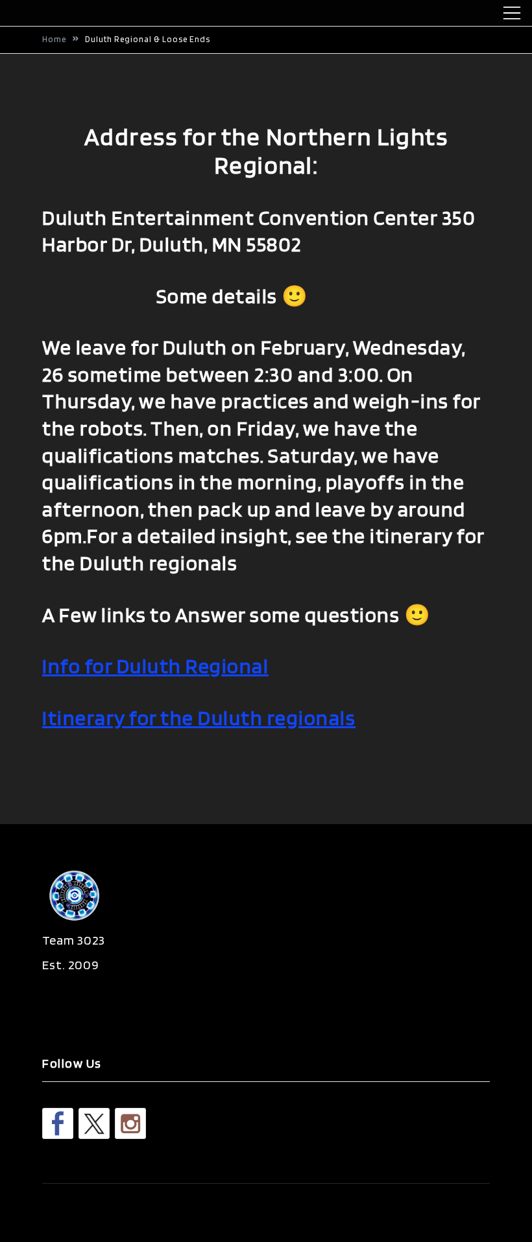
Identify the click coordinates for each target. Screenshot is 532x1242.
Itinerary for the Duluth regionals (199, 717)
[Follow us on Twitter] (94, 1123)
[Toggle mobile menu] (512, 13)
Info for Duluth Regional (155, 665)
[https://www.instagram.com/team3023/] (130, 1123)
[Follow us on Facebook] (57, 1123)
